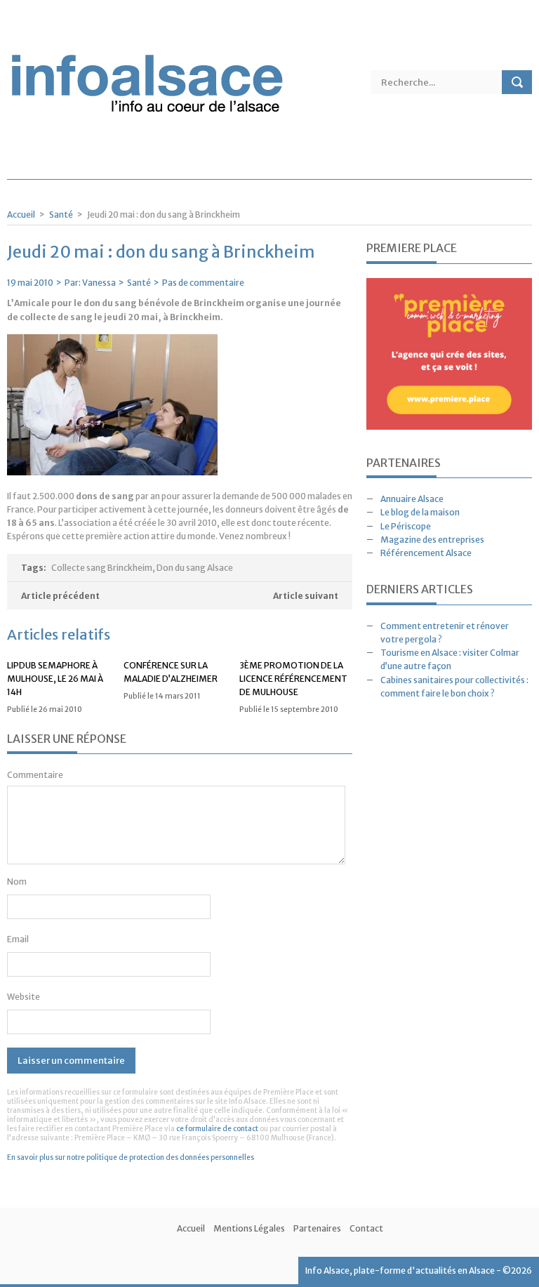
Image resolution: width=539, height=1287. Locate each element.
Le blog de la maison (420, 512)
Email (18, 939)
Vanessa (99, 282)
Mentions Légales (249, 1228)
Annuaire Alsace (412, 499)
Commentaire (35, 775)
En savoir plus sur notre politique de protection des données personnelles (130, 1157)
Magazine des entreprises (432, 539)
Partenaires (317, 1228)
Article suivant (305, 595)
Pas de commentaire (203, 282)
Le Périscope (405, 526)
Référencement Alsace (426, 553)
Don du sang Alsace (195, 567)
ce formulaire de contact (217, 1128)
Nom (17, 881)
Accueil (21, 214)
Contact (366, 1228)
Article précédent (60, 595)
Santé (61, 214)
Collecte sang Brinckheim (101, 567)
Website (23, 996)
